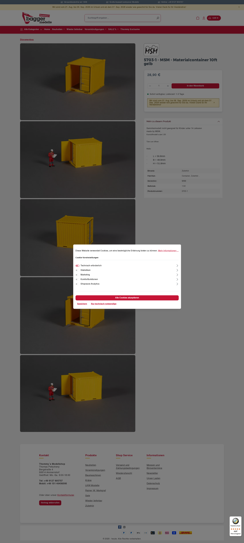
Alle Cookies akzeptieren (127, 298)
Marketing (85, 275)
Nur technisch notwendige (103, 304)
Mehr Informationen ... (168, 251)
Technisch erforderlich (91, 266)
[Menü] (239, 517)
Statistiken (85, 270)
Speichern (82, 304)
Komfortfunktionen (89, 279)
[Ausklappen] (177, 265)
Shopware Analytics (90, 284)
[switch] (77, 270)
